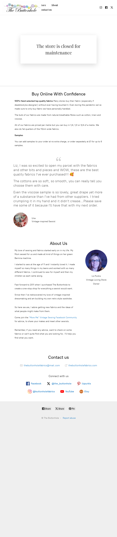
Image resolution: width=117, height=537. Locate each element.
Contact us (46, 9)
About (54, 5)
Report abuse (69, 418)
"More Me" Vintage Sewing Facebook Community (53, 317)
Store (43, 5)
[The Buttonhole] (21, 7)
